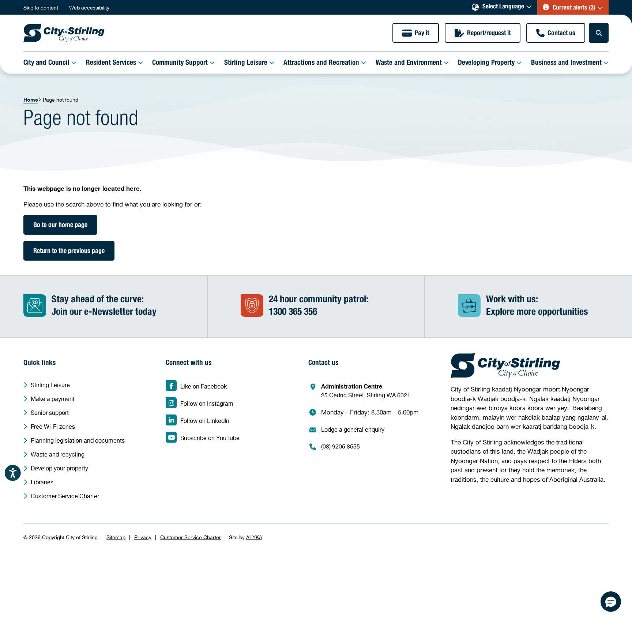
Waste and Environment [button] (409, 63)
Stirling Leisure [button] (245, 63)
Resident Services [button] (111, 63)
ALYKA (254, 537)
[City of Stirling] (64, 32)
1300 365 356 (293, 312)
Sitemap (115, 537)
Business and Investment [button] (566, 63)
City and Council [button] (46, 63)
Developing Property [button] (486, 63)
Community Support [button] (180, 63)
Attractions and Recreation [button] (321, 63)
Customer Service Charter (190, 537)
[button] (573, 7)
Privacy (142, 537)
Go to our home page (60, 225)
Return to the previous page (69, 251)
